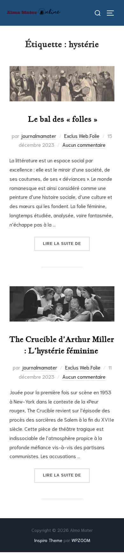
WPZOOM (81, 540)
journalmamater (38, 135)
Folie (95, 135)
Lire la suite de (66, 243)
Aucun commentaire (84, 144)
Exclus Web (76, 135)
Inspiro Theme (48, 540)
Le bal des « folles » (62, 119)
